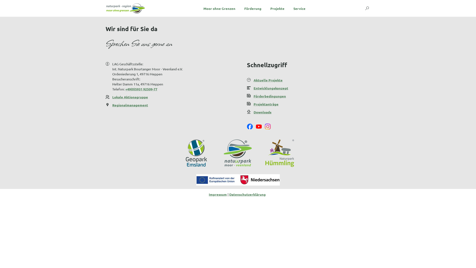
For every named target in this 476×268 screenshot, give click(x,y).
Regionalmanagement (130, 105)
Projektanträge (266, 104)
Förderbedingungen (270, 96)
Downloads (262, 112)
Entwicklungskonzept (271, 88)
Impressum (218, 194)
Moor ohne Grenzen (219, 8)
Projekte (277, 8)
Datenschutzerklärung (247, 194)
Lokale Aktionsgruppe (130, 97)
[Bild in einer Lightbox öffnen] (238, 180)
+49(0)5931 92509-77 (141, 89)
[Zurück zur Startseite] (125, 8)
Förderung (252, 8)
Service (299, 8)
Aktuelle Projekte (268, 80)
